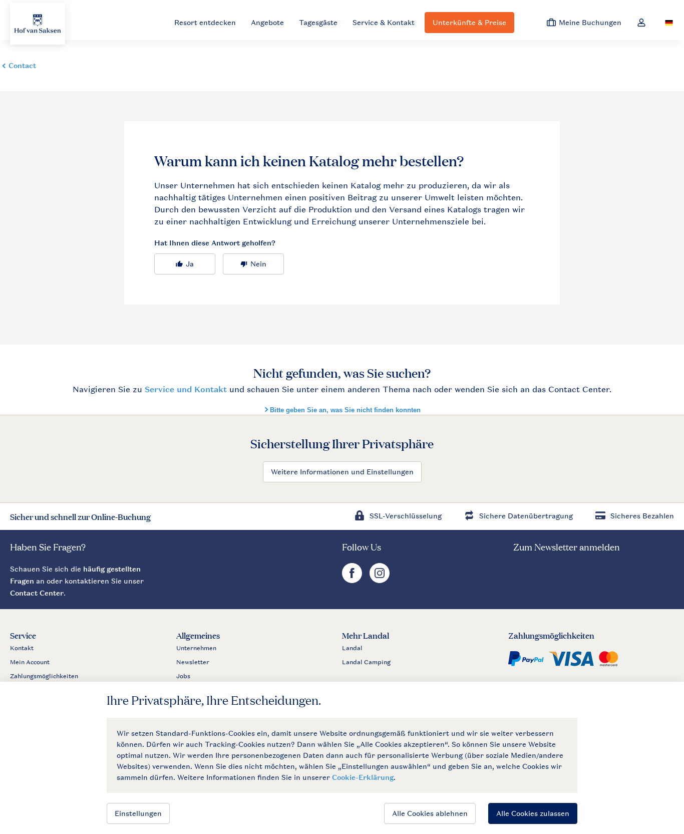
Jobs (183, 676)
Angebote (267, 22)
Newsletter (192, 662)
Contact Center (37, 593)
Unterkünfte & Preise (469, 22)
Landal (352, 648)
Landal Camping (366, 662)
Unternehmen (196, 648)
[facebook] (353, 580)
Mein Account (30, 662)
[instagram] (380, 580)
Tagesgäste (318, 22)
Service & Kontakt (384, 22)
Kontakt (22, 648)
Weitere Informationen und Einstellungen (342, 471)
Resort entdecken (205, 22)
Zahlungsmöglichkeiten (44, 676)
